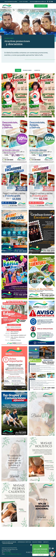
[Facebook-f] (48, 2)
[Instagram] (50, 2)
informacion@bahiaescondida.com (13, 554)
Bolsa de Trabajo (37, 542)
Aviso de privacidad (8, 543)
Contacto (45, 542)
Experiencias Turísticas (24, 542)
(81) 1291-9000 (7, 552)
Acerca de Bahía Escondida (9, 542)
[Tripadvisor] (52, 2)
